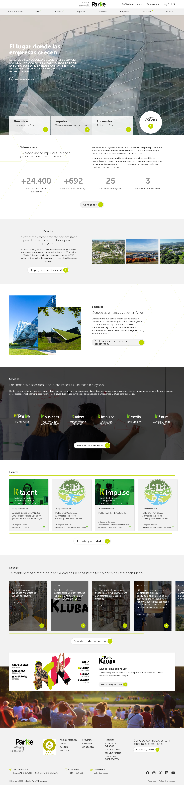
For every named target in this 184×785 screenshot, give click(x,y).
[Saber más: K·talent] (77, 425)
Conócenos (90, 204)
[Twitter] (160, 772)
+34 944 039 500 (75, 773)
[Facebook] (147, 772)
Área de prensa (113, 753)
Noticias (21, 603)
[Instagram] (154, 772)
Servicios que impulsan (89, 445)
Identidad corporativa (112, 757)
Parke (37, 11)
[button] (179, 251)
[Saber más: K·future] (161, 425)
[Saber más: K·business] (50, 425)
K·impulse (111, 522)
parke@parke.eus (101, 773)
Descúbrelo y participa (111, 684)
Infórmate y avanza (145, 750)
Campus (59, 11)
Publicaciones (113, 749)
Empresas (124, 11)
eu (169, 4)
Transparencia (153, 4)
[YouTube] (173, 772)
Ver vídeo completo (24, 79)
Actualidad (146, 11)
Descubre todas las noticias (90, 641)
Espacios (81, 11)
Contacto (168, 11)
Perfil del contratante (132, 4)
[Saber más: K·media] (133, 423)
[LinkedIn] (166, 772)
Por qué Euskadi (15, 11)
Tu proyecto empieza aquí (46, 270)
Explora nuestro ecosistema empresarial (111, 342)
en (173, 4)
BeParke (68, 525)
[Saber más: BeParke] (22, 423)
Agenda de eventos (110, 744)
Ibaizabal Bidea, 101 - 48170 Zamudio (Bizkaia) (35, 773)
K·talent (24, 525)
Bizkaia (14, 603)
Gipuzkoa (64, 606)
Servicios (103, 11)
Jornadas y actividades (89, 541)
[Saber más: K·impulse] (106, 425)
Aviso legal (152, 781)
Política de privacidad (167, 781)
